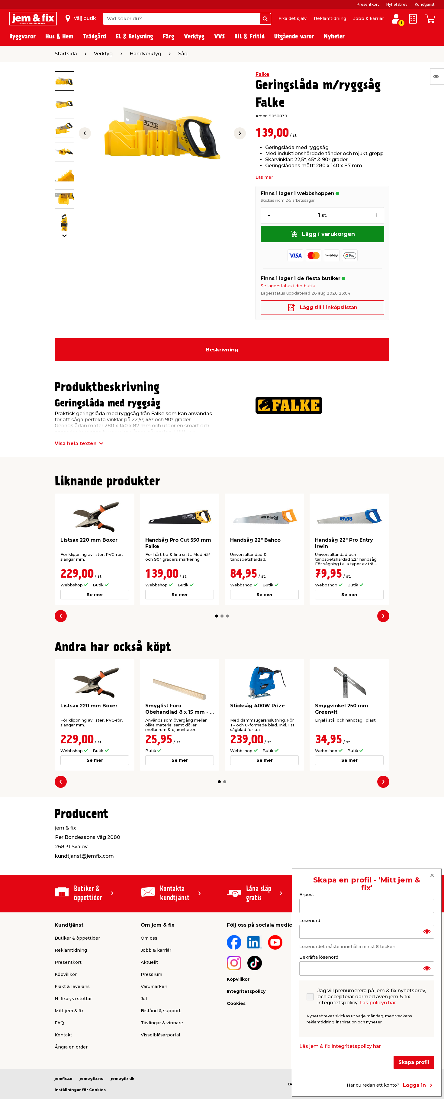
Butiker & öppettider (77, 938)
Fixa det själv (292, 18)
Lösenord (309, 920)
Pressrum (151, 974)
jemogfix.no (92, 1079)
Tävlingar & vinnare (162, 1023)
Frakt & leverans (72, 986)
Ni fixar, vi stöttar (73, 998)
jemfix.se (63, 1079)
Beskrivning (222, 350)
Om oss (149, 938)
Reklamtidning (330, 18)
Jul (144, 998)
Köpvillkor (66, 974)
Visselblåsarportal (160, 1035)
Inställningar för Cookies (80, 1090)
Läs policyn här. (378, 1003)
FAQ (59, 1023)
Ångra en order (71, 1047)
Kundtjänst (425, 4)
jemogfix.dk (122, 1079)
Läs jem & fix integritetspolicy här (340, 1046)
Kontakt (63, 1035)
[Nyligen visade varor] (437, 76)
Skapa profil (413, 1062)
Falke (262, 74)
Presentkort (368, 4)
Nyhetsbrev (396, 4)
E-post (306, 894)
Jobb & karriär (368, 18)
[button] (216, 616)
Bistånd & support (161, 1010)
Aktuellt (149, 962)
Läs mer (264, 177)
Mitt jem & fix (69, 1010)
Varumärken (154, 986)
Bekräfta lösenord (318, 957)
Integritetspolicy (246, 991)
